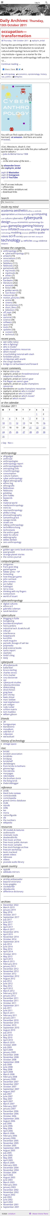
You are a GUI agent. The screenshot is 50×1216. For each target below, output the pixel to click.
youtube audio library (13, 862)
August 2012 (9, 978)
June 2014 (8, 946)
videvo (6, 859)
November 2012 (11, 971)
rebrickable (8, 775)
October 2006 (9, 1116)
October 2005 (9, 1145)
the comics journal (12, 556)
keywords (7, 498)
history (44, 74)
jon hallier (8, 584)
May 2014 (7, 949)
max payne (41, 229)
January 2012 (9, 995)
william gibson (10, 714)
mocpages (8, 773)
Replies (18, 76)
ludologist (8, 586)
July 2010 (7, 1032)
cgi (32, 214)
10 (3, 423)
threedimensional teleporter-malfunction (21, 375)
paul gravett (9, 552)
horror (4, 229)
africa (30, 211)
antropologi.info (11, 468)
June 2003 (8, 1179)
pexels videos (9, 854)
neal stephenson (11, 702)
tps (22, 241)
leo (4, 810)
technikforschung (11, 527)
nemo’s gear (27, 378)
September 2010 (11, 1027)
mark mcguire (10, 640)
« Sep (3, 442)
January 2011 (9, 1017)
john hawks (8, 495)
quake (41, 232)
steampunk (39, 237)
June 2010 (8, 1035)
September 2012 (11, 976)
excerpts (9, 285)
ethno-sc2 (8, 606)
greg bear (8, 692)
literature (7, 282)
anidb (6, 790)
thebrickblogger (11, 783)
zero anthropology (12, 542)
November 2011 (11, 1000)
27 (24, 432)
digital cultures (10, 603)
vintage (35, 241)
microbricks (9, 771)
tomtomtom (9, 593)
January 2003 (9, 1187)
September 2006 (11, 1118)
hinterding (8, 574)
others (8, 275)
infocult (7, 630)
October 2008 (9, 1059)
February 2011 (10, 1015)
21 (30, 427)
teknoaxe (7, 857)
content (9, 332)
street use (8, 522)
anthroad (7, 458)
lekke (5, 500)
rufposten (8, 734)
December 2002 (10, 1189)
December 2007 (10, 1081)
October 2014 (9, 939)
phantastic (25, 233)
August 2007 (9, 1091)
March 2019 (8, 907)
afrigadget (8, 456)
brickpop (7, 758)
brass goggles (10, 884)
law (2, 76)
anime (8, 300)
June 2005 (8, 1155)
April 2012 (8, 988)
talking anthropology (13, 524)
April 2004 (8, 1175)
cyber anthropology (12, 478)
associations (9, 258)
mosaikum (8, 729)
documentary (11, 305)
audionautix (9, 832)
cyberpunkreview (11, 684)
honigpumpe (9, 724)
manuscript (8, 295)
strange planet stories (13, 554)
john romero (9, 581)
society (19, 236)
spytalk (6, 869)
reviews (6, 139)
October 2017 (9, 914)
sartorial (7, 317)
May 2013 (7, 956)
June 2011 (8, 1010)
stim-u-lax (14, 371)
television (9, 310)
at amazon (16, 137)
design (6, 222)
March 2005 (8, 1162)
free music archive (12, 839)
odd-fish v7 (8, 731)
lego (32, 230)
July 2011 (7, 1008)
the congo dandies (12, 361)
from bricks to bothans (14, 766)
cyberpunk (33, 217)
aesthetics (21, 211)
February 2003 (10, 1184)
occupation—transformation (16, 33)
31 (3, 436)
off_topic (7, 312)
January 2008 (9, 1079)
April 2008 (8, 1071)
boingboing (8, 620)
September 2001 (11, 1207)
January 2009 (9, 1052)
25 (10, 432)
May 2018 (7, 912)
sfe (4, 817)
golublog (7, 493)
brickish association (12, 753)
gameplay (15, 226)
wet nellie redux (10, 342)
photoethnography (12, 515)
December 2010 (10, 1020)
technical (9, 334)
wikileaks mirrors (11, 871)
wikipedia (7, 822)
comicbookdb (9, 795)
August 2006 (9, 1121)
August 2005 (9, 1150)
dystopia (14, 222)
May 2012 (7, 986)
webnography (10, 537)
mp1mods (10, 270)
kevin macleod (10, 852)
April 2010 (8, 1040)
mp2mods (10, 273)
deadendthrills (10, 837)
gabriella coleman (11, 608)
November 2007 (11, 1084)
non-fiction (10, 292)
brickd (6, 751)
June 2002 (8, 1199)
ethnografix (8, 485)
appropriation (8, 214)
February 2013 (10, 963)
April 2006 (8, 1130)
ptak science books (12, 648)
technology (10, 240)
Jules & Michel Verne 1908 (15, 154)
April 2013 (8, 959)
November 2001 (11, 1204)
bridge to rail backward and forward (20, 364)
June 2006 (8, 1126)
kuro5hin (7, 638)
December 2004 (10, 1167)
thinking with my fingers (14, 591)
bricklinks (7, 756)
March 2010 (8, 1042)
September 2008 (11, 1062)
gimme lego (8, 768)
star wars (31, 236)
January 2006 (9, 1138)
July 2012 (7, 981)
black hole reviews (12, 793)
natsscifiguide (10, 815)
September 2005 (11, 1148)
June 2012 (8, 983)
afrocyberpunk (10, 665)
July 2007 (7, 1094)
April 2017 (8, 927)
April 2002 (8, 1202)
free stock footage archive (15, 847)
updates (7, 329)
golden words (11, 290)
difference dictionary (13, 891)
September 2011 (11, 1005)
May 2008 (7, 1069)
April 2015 (8, 934)
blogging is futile (11, 618)
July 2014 (7, 944)
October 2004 (9, 1172)
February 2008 (10, 1076)
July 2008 (7, 1064)
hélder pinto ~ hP (11, 571)
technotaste (9, 530)
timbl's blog (8, 655)
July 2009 (7, 1047)
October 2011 (9, 1003)
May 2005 (7, 1157)
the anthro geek (11, 532)
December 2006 (10, 1111)
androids (37, 211)
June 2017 (8, 922)
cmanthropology (11, 471)
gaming (27, 226)
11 (10, 423)
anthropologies (10, 461)
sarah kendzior (10, 611)
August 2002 (9, 1194)
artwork (7, 255)
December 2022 (10, 904)
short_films (10, 307)
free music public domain (15, 842)
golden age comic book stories (18, 549)
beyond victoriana (12, 881)
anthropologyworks (12, 466)
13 (24, 423)
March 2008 (8, 1074)
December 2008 (10, 1054)
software (7, 322)
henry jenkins (9, 625)
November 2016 (11, 931)
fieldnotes (8, 265)
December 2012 (10, 968)
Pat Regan (8, 381)
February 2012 (10, 993)
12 (17, 423)
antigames (8, 564)
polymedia (8, 645)
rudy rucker (8, 707)
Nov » (10, 442)
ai (33, 211)
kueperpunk (9, 635)
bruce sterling (10, 670)
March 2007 (8, 1103)
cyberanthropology (14, 253)
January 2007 (9, 1108)
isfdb (5, 807)
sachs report (9, 650)
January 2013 (9, 966)
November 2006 (11, 1113)
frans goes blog (10, 566)
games (6, 278)
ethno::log (8, 483)
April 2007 (8, 1101)
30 (44, 432)
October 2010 (9, 1025)
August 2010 (9, 1030)
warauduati (8, 736)
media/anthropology (13, 505)
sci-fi (12, 236)
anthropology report (13, 463)
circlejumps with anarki (14, 359)
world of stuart (10, 596)
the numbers (9, 820)
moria (6, 812)
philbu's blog (9, 512)
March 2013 (8, 961)
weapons (4, 243)
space (25, 236)
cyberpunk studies (12, 682)
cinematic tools (10, 835)
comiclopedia (9, 798)
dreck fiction (9, 689)
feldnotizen (8, 488)
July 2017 (7, 919)
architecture (20, 214)
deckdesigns (9, 763)
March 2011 (8, 1012)
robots (4, 236)
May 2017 (7, 924)
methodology (6, 233)
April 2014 (8, 951)
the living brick (10, 780)
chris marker (9, 675)
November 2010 (11, 1022)
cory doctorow (10, 677)
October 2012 (9, 973)
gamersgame (9, 569)
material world (10, 502)
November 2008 (11, 1057)
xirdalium (11, 1214)
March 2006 (8, 1133)
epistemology (34, 74)
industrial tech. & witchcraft (16, 628)
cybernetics (17, 218)
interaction (25, 229)
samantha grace (11, 517)
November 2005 (11, 1143)
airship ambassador (13, 879)
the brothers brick (12, 778)
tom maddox (9, 711)
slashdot (7, 652)
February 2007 (10, 1106)
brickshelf (8, 761)
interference (9, 633)
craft (2, 218)
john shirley (8, 694)
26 (17, 432)
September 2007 (11, 1089)
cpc (5, 680)
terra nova (8, 588)
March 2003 (8, 1182)
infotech (13, 229)
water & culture (10, 534)
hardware (8, 280)
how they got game (12, 576)
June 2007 (8, 1096)
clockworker (9, 886)
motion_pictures (11, 297)
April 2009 (8, 1049)
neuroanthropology (12, 510)
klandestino (8, 726)
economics (22, 74)
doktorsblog (9, 687)
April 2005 (8, 1160)
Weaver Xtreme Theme (40, 1214)
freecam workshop (12, 849)
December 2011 (10, 998)
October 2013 (9, 954)
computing (40, 214)
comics (6, 260)
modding (16, 232)
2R (4, 721)
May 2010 (7, 1037)
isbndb (6, 805)
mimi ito (7, 507)
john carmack (9, 579)
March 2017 (8, 929)
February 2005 (10, 1165)
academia (7, 210)
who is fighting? (10, 344)
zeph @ (10, 172)
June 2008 (8, 1067)
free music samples (12, 844)
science (6, 319)
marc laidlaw (9, 699)
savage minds (9, 520)
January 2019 (9, 909)
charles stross (10, 672)
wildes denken (10, 539)
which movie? (9, 351)
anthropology (9, 74)
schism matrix (10, 709)
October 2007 (9, 1086)
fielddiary (7, 263)
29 (37, 432)
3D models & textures (13, 830)
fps (42, 222)
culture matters (10, 475)
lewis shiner (9, 697)
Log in (37, 2)
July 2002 (7, 1197)
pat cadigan (8, 704)
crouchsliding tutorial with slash (18, 354)
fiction (8, 287)
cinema (8, 302)
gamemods (8, 268)
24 (3, 432)
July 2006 (7, 1123)
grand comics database (14, 800)
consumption (9, 473)
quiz (5, 314)
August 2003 (9, 1177)
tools (5, 327)
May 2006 (7, 1128)
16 (44, 423)
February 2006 (10, 1135)
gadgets (4, 226)
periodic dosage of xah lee (15, 643)
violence (43, 240)
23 (44, 427)
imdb (5, 803)
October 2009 (9, 1044)
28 (30, 432)
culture (8, 218)
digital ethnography (12, 480)
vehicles (28, 240)
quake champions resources (17, 349)
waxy (5, 657)
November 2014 (11, 936)
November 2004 (11, 1170)
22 (37, 427)
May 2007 (7, 1098)
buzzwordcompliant (13, 623)
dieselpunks (9, 889)
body (28, 214)
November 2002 (11, 1192)
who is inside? (10, 346)
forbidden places (11, 356)
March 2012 (8, 990)
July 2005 (7, 1152)
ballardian (8, 667)
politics (8, 76)
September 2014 (11, 941)
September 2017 (11, 917)
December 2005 (10, 1140)
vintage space (9, 743)
